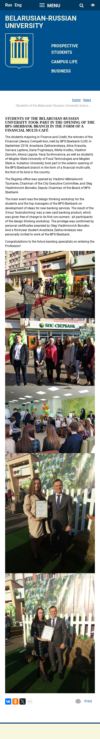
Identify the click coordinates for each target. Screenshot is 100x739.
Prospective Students (64, 49)
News (87, 100)
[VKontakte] (8, 701)
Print (88, 701)
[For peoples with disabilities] (93, 5)
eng (18, 5)
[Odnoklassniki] (15, 701)
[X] (22, 701)
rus (8, 5)
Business (61, 71)
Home (76, 100)
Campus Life (64, 61)
